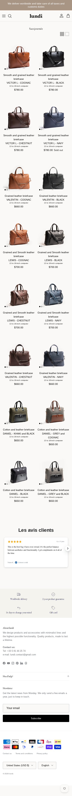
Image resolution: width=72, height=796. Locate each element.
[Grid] (62, 34)
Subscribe (36, 718)
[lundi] (36, 16)
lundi (11, 774)
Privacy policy (42, 753)
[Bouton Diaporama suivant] (68, 548)
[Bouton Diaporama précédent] (4, 548)
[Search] (11, 16)
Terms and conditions (24, 753)
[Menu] (4, 16)
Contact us (7, 753)
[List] (67, 34)
